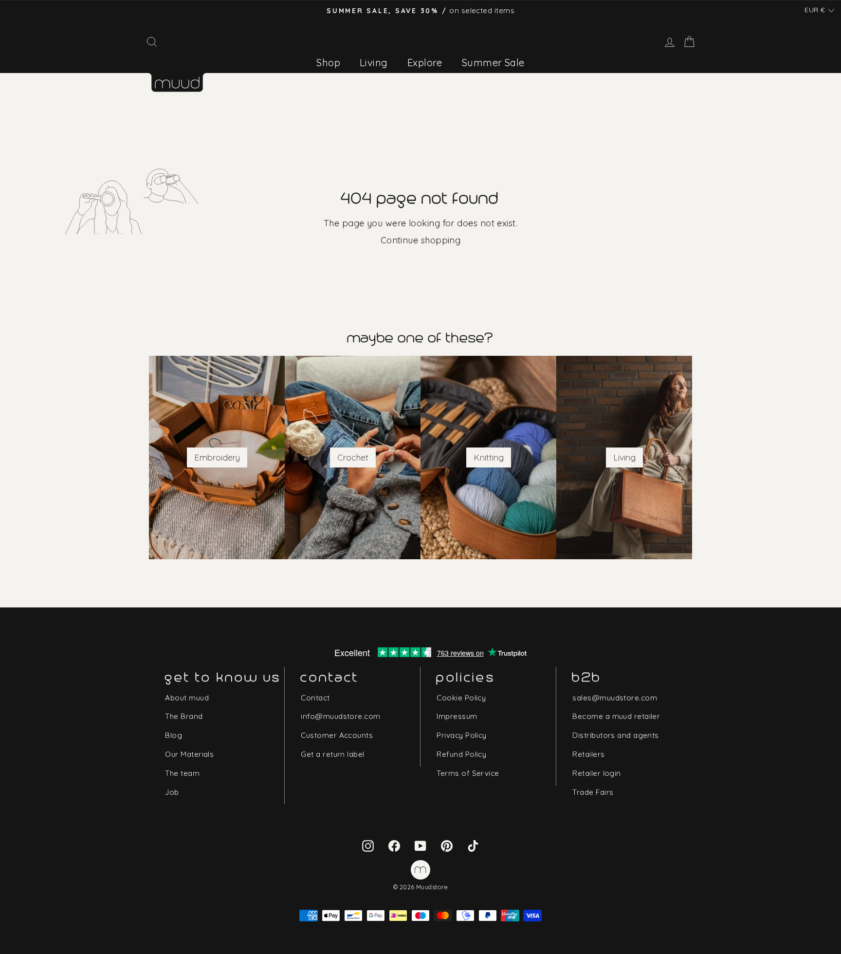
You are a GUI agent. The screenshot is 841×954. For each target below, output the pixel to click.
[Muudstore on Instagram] (368, 845)
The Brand (183, 716)
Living (374, 62)
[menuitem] (328, 62)
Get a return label (332, 754)
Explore (424, 62)
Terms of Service (468, 773)
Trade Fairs (592, 792)
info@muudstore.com (340, 716)
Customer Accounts (337, 735)
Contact (315, 697)
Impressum (457, 716)
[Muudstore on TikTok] (473, 845)
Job (172, 792)
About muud (187, 697)
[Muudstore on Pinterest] (447, 845)
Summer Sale (493, 62)
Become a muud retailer (616, 716)
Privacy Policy (461, 735)
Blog (173, 735)
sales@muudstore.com (614, 697)
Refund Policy (461, 754)
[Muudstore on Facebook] (394, 845)
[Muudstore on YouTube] (420, 845)
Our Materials (189, 754)
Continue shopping (421, 240)
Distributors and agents (615, 735)
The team (182, 773)
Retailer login (596, 773)
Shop (328, 62)
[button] (820, 10)
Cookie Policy (461, 697)
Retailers (588, 754)
